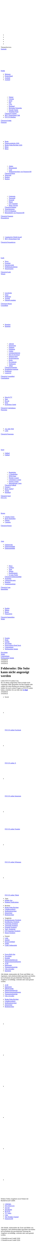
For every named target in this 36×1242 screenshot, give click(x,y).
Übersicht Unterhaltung (8, 408)
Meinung (7, 74)
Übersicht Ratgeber (11, 367)
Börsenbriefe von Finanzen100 (14, 213)
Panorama (4, 410)
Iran (10, 102)
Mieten (7, 610)
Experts (7, 638)
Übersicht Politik (6, 120)
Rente (6, 141)
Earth (2, 258)
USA (10, 104)
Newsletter (8, 643)
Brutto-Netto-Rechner (12, 907)
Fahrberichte (9, 545)
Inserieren (8, 971)
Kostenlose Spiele (10, 404)
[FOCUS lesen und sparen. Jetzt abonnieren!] (6, 37)
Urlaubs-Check (9, 517)
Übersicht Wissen (6, 304)
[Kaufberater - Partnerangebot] (6, 39)
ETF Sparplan (13, 203)
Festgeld (11, 200)
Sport (2, 450)
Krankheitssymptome (11, 369)
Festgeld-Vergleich (11, 927)
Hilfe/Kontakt (9, 988)
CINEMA (8, 1204)
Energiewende (9, 265)
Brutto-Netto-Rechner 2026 (13, 145)
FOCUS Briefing (10, 117)
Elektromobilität (10, 546)
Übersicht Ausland (10, 113)
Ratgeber (7, 324)
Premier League (14, 478)
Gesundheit (4, 305)
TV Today (8, 1213)
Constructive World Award (13, 237)
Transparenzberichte (11, 967)
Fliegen (7, 520)
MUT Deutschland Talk (12, 115)
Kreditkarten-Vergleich (12, 922)
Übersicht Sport (6, 496)
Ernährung (8, 371)
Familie (7, 642)
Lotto (6, 431)
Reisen (3, 513)
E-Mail (25, 690)
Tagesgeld (12, 198)
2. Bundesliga (13, 474)
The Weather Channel (12, 1217)
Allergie (11, 344)
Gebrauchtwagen (10, 580)
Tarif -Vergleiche (10, 929)
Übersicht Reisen (6, 526)
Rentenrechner (9, 915)
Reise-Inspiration (10, 518)
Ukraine (11, 99)
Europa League (13, 481)
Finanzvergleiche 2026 (12, 143)
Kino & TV (8, 397)
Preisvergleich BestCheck (13, 645)
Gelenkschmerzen (14, 353)
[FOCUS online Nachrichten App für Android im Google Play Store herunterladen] (7, 951)
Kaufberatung (13, 573)
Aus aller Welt (9, 429)
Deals (6, 640)
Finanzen (4, 122)
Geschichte (8, 293)
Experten (7, 263)
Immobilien (4, 589)
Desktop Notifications (12, 902)
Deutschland (9, 76)
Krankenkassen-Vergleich (13, 920)
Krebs (11, 360)
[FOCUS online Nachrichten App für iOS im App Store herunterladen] (19, 951)
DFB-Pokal (12, 476)
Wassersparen (9, 268)
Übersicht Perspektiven (8, 242)
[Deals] (6, 35)
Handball (8, 492)
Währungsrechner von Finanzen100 (20, 171)
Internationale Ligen (15, 483)
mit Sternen (8, 1209)
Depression (12, 345)
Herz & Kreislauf (14, 355)
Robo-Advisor (13, 205)
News (6, 261)
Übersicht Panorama (7, 434)
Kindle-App (8, 900)
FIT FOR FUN (9, 1206)
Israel (10, 101)
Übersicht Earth (6, 272)
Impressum (8, 965)
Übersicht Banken (10, 207)
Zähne (11, 366)
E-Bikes (11, 567)
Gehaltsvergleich (10, 909)
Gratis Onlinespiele (11, 945)
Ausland (7, 78)
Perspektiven (5, 218)
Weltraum (8, 296)
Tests (10, 569)
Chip (6, 1215)
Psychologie (12, 362)
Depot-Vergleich (10, 933)
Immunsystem (13, 356)
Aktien (11, 166)
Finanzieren (8, 614)
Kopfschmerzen (14, 358)
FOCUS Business (10, 211)
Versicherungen (10, 209)
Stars (6, 399)
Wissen (3, 274)
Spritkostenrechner (11, 911)
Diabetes (11, 347)
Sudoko (7, 940)
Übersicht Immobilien (7, 617)
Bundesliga (12, 472)
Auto (2, 541)
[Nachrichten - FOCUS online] (16, 31)
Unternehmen (9, 647)
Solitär (7, 943)
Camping (8, 522)
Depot (11, 202)
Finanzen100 (9, 1219)
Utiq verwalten (9, 969)
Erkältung (12, 349)
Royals (7, 401)
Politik (3, 71)
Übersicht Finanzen (7, 216)
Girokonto (12, 196)
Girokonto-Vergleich (11, 924)
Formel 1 (7, 487)
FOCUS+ (4, 498)
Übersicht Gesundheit (7, 376)
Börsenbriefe (13, 168)
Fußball (7, 453)
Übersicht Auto (5, 587)
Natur (6, 295)
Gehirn (11, 351)
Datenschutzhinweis (11, 960)
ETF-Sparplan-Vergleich (12, 931)
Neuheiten (8, 578)
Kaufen (7, 608)
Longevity (8, 373)
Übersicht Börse (10, 173)
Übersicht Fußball (10, 485)
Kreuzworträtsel (10, 942)
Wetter (3, 619)
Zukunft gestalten (10, 300)
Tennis (7, 490)
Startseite (3, 49)
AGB (6, 963)
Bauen (7, 612)
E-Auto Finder (13, 575)
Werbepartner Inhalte (11, 649)
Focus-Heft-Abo (10, 954)
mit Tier (7, 1208)
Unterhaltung (5, 378)
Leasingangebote (10, 584)
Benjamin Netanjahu (15, 108)
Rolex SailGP (9, 489)
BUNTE (7, 1211)
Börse (6, 147)
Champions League (15, 480)
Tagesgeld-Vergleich (11, 925)
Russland (12, 106)
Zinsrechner (8, 913)
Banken (7, 177)
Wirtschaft (8, 175)
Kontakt (7, 958)
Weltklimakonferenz (11, 267)
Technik (7, 298)
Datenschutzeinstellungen (13, 961)
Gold (10, 170)
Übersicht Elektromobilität (13, 577)
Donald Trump (13, 110)
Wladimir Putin (13, 112)
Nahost (11, 97)
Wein (6, 403)
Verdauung (12, 364)
